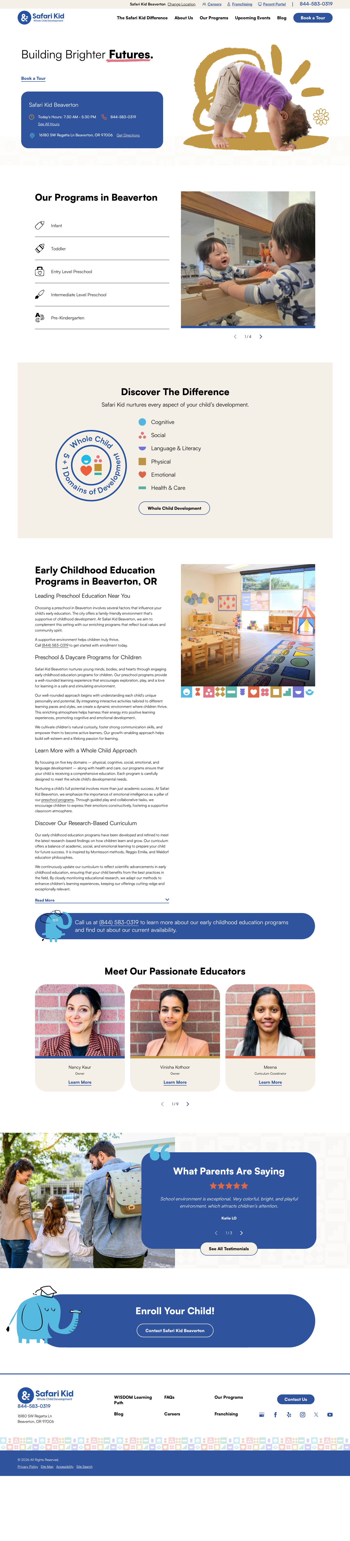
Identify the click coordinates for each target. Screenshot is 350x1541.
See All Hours (49, 124)
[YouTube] (330, 1414)
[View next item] (261, 337)
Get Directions (128, 135)
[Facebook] (275, 1414)
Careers (214, 4)
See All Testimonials (229, 1248)
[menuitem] (28, 1466)
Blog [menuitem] (281, 17)
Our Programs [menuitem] (214, 17)
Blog (118, 1413)
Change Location (181, 4)
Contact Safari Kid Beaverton (175, 1330)
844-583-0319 (316, 4)
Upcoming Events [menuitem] (252, 17)
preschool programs (57, 799)
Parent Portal (274, 4)
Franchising (242, 4)
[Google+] (261, 1414)
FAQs (169, 1397)
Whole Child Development (174, 508)
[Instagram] (302, 1414)
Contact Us (296, 1399)
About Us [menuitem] (184, 17)
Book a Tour (313, 17)
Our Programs (229, 1397)
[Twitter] (316, 1414)
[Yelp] (289, 1414)
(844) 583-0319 (55, 645)
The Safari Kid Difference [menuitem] (142, 17)
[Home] (43, 18)
